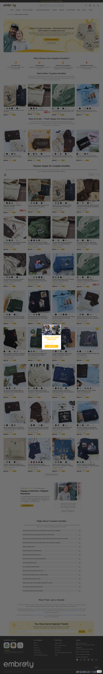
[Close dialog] (60, 326)
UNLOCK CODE (51, 346)
